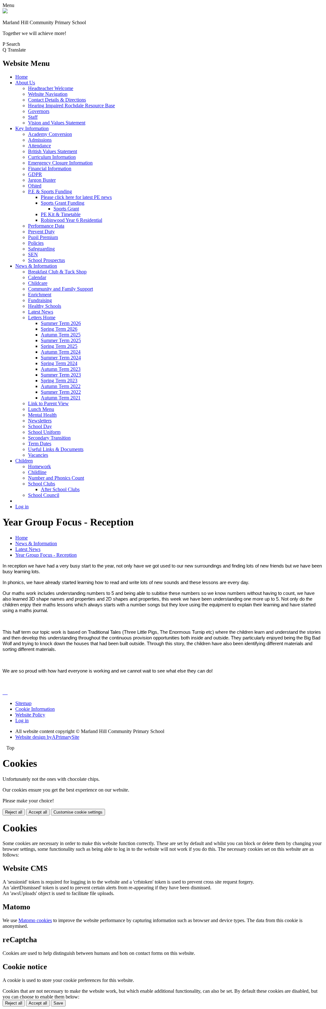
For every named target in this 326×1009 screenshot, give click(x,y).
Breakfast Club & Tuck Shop (57, 271)
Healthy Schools (44, 306)
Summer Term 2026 (61, 323)
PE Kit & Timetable (61, 214)
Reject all (13, 812)
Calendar (37, 277)
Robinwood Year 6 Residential (71, 220)
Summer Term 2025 (61, 340)
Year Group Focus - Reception (46, 555)
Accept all (38, 812)
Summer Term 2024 (61, 357)
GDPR (35, 174)
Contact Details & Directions (57, 99)
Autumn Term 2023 (61, 369)
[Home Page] (5, 11)
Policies (36, 243)
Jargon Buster (42, 180)
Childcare (37, 283)
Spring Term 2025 (59, 346)
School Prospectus (46, 260)
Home (21, 77)
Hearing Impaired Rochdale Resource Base (71, 105)
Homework (39, 466)
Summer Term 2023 (61, 374)
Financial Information (49, 168)
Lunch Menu (41, 409)
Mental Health (42, 415)
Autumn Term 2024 (61, 352)
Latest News (40, 311)
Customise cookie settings (78, 812)
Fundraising (40, 300)
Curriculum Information (52, 157)
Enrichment (39, 294)
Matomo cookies (35, 920)
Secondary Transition (49, 438)
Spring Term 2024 (59, 363)
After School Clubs (60, 489)
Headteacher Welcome (50, 88)
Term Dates (39, 443)
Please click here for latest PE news (76, 197)
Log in (22, 506)
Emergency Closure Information (60, 163)
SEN (33, 254)
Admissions (40, 140)
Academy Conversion (50, 134)
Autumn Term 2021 (61, 397)
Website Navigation (47, 94)
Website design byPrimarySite (47, 737)
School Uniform (44, 432)
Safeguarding (41, 248)
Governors (38, 111)
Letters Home (41, 317)
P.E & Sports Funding (50, 191)
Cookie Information (35, 709)
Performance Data (46, 226)
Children (24, 460)
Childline (37, 472)
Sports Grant (66, 208)
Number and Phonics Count (56, 478)
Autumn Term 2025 (61, 334)
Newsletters (40, 420)
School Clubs (41, 483)
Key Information (32, 128)
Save (58, 1003)
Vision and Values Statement (56, 122)
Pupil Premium (43, 237)
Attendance (39, 145)
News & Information (36, 266)
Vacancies (38, 455)
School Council (43, 495)
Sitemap (23, 703)
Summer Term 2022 (61, 392)
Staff (33, 117)
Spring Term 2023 (59, 380)
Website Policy (30, 714)
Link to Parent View (48, 403)
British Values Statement (52, 151)
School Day (40, 426)
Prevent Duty (41, 231)
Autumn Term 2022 (61, 386)
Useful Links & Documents (55, 449)
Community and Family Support (60, 289)
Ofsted (34, 185)
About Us (25, 82)
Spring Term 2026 (59, 329)
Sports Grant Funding (62, 203)
